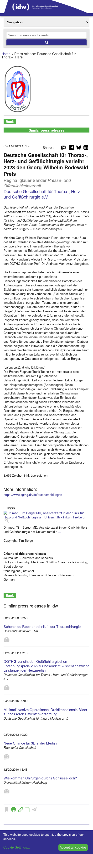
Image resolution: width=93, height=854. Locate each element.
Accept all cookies (73, 847)
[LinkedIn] (85, 148)
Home (5, 53)
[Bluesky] (78, 148)
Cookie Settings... (16, 847)
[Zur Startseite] (46, 11)
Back (10, 121)
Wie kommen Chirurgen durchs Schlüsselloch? (40, 777)
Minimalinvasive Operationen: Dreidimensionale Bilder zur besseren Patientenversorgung (45, 711)
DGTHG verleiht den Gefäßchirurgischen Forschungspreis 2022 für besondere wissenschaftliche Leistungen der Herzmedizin (46, 666)
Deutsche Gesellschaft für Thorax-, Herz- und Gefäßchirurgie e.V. (43, 194)
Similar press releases (46, 130)
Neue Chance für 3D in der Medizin (31, 742)
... (59, 531)
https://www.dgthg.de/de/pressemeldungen (33, 494)
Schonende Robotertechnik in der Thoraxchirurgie (42, 626)
